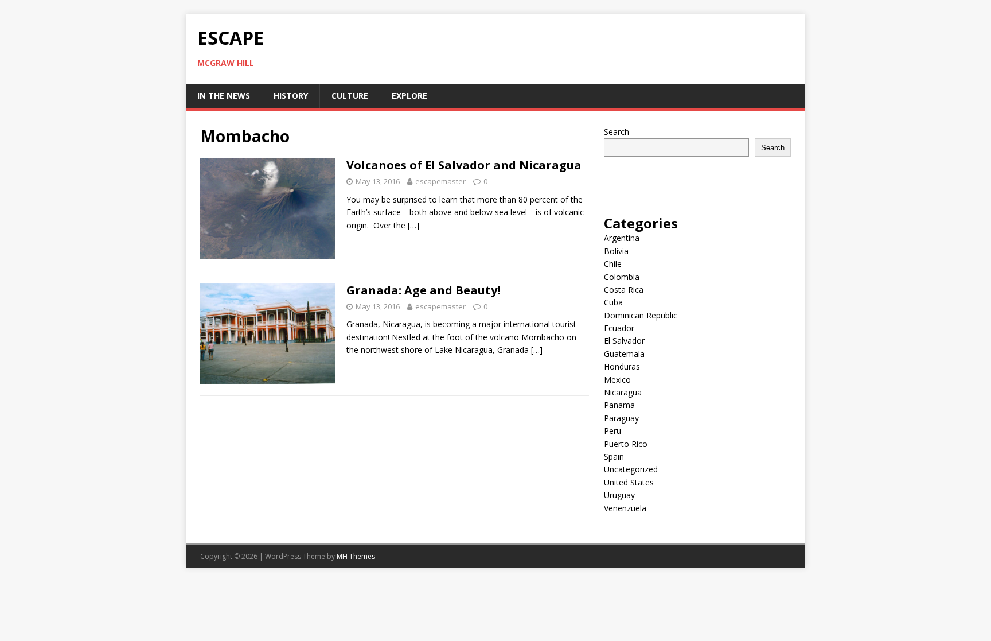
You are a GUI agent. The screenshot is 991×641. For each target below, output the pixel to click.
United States (629, 482)
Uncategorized (631, 469)
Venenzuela (625, 508)
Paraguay (621, 418)
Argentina (621, 237)
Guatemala (624, 353)
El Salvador (624, 340)
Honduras (622, 366)
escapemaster (440, 181)
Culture (349, 95)
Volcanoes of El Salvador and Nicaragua (464, 165)
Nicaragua (623, 392)
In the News (223, 95)
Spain (614, 456)
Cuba (613, 302)
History (291, 95)
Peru (612, 430)
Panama (619, 404)
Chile (613, 263)
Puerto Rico (625, 443)
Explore (409, 95)
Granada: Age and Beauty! (423, 290)
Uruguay (619, 495)
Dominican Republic (640, 315)
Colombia (621, 276)
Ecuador (619, 328)
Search (616, 131)
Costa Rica (623, 289)
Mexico (617, 379)
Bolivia (616, 251)
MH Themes (356, 556)
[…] (413, 225)
